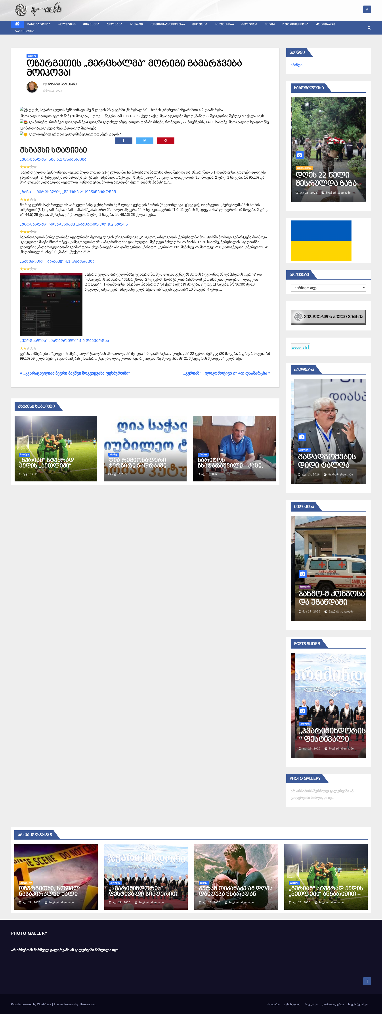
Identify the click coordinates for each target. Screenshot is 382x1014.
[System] (328, 317)
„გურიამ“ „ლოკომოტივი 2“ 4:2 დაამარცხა (225, 373)
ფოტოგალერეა (333, 1004)
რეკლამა (311, 1004)
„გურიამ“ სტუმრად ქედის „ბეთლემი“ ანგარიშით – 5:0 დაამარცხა (46, 468)
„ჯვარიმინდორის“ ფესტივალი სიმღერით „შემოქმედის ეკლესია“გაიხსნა (143, 896)
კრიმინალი (325, 24)
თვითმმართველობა (168, 24)
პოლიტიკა (67, 24)
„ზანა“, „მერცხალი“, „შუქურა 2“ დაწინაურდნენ (68, 192)
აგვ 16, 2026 (307, 192)
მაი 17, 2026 (307, 611)
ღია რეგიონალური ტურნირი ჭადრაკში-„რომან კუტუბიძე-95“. (139, 465)
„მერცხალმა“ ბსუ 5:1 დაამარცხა (53, 159)
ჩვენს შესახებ (358, 1004)
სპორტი (136, 24)
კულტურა (249, 24)
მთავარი (273, 1004)
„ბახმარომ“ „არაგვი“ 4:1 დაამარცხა (57, 261)
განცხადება (292, 1004)
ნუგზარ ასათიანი (62, 84)
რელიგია (114, 24)
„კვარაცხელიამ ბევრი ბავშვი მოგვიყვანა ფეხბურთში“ (76, 373)
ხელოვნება (224, 24)
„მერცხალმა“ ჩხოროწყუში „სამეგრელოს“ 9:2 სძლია (74, 224)
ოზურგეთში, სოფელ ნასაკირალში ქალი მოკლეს (49, 894)
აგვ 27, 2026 (211, 902)
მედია (270, 24)
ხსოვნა (203, 883)
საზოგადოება (39, 24)
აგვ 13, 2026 (307, 474)
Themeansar (87, 1004)
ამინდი (296, 65)
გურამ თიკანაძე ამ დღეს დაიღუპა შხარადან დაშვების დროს (236, 894)
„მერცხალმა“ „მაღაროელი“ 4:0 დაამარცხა (64, 341)
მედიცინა (91, 24)
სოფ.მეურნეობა (296, 24)
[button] (369, 28)
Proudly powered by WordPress (31, 1004)
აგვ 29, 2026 (307, 748)
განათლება (25, 31)
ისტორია (199, 24)
